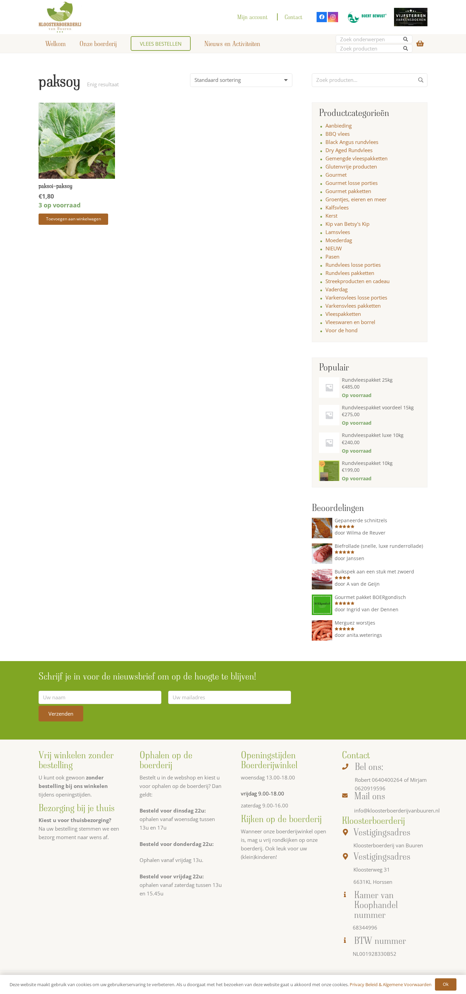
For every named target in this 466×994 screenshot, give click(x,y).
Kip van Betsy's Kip (347, 223)
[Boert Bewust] (366, 17)
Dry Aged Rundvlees (349, 150)
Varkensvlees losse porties (356, 297)
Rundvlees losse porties (353, 264)
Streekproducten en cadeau (357, 281)
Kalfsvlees (337, 207)
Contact (294, 16)
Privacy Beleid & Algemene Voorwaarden (391, 984)
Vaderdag (336, 289)
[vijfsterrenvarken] (410, 17)
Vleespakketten (343, 313)
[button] (73, 219)
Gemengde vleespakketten (356, 158)
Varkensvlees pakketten (353, 305)
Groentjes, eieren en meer (356, 199)
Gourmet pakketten (348, 191)
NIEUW (333, 248)
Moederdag (338, 240)
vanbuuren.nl (424, 810)
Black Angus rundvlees (351, 141)
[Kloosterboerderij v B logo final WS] (60, 17)
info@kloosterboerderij (381, 810)
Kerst (331, 215)
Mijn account (252, 16)
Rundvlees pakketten (349, 272)
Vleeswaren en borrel (350, 322)
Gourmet (336, 174)
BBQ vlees (337, 133)
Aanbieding (338, 125)
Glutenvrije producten (351, 166)
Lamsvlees (337, 232)
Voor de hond (341, 330)
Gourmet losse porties (351, 182)
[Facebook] (322, 17)
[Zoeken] (405, 39)
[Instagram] (333, 17)
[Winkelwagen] (419, 43)
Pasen (332, 256)
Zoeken (420, 82)
